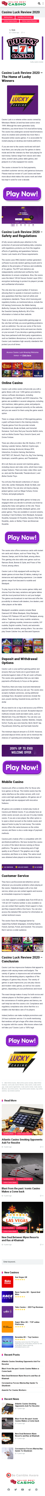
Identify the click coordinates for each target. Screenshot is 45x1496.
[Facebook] (9, 1490)
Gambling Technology (24, 17)
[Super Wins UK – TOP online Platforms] (7, 1332)
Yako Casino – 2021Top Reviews (29, 1307)
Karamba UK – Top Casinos (27, 1337)
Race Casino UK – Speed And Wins (27, 1293)
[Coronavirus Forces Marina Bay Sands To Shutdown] (7, 1458)
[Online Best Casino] (14, 3)
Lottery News (21, 1228)
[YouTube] (22, 1490)
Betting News (8, 17)
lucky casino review (27, 1087)
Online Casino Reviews (29, 21)
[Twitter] (15, 1490)
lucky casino (28, 1085)
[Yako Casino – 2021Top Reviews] (7, 1317)
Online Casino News (10, 21)
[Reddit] (29, 1490)
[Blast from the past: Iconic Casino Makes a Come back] (22, 1168)
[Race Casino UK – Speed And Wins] (7, 1302)
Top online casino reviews (27, 1089)
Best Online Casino (10, 1083)
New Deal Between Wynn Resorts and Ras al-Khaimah (20, 1239)
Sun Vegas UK (21, 1277)
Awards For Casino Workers (14, 1390)
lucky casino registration (12, 1087)
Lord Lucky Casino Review (16, 1085)
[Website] (36, 1490)
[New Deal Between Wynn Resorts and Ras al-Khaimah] (22, 1217)
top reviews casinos (14, 1091)
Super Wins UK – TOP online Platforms (27, 1323)
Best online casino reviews (25, 1083)
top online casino (13, 1089)
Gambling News (8, 1134)
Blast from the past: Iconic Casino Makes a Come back (21, 1190)
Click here (26, 355)
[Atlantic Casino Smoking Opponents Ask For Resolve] (22, 1119)
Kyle (13, 30)
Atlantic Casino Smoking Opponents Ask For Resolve (21, 1362)
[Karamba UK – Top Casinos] (7, 1347)
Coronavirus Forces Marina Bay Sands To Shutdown (20, 1384)
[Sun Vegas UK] (7, 1287)
